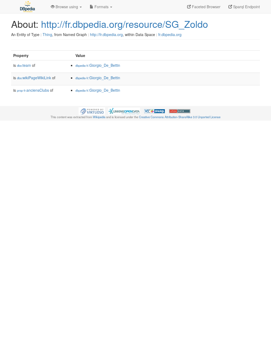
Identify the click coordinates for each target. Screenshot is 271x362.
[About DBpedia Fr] (27, 6)
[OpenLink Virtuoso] (92, 110)
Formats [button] (101, 6)
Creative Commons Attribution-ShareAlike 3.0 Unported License (179, 117)
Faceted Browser (205, 6)
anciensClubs (33, 90)
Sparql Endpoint (246, 6)
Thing (47, 34)
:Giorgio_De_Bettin (97, 65)
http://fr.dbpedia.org (106, 34)
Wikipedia (99, 117)
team (24, 65)
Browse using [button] (67, 6)
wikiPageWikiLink (34, 77)
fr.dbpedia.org (170, 34)
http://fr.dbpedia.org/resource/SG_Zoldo (124, 23)
